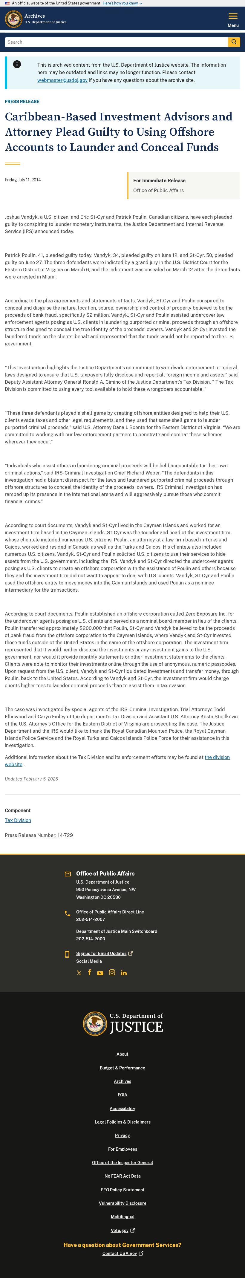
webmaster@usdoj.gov (62, 80)
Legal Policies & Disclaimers (123, 1122)
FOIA (122, 1094)
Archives (122, 1081)
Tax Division (18, 820)
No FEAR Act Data (123, 1176)
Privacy (122, 1135)
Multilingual (122, 1216)
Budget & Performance (122, 1068)
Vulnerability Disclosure (122, 1203)
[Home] (36, 26)
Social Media (89, 961)
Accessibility (122, 1108)
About (122, 1054)
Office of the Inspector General (122, 1162)
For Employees (122, 1149)
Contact (119, 1253)
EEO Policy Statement (123, 1189)
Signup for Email (101, 953)
